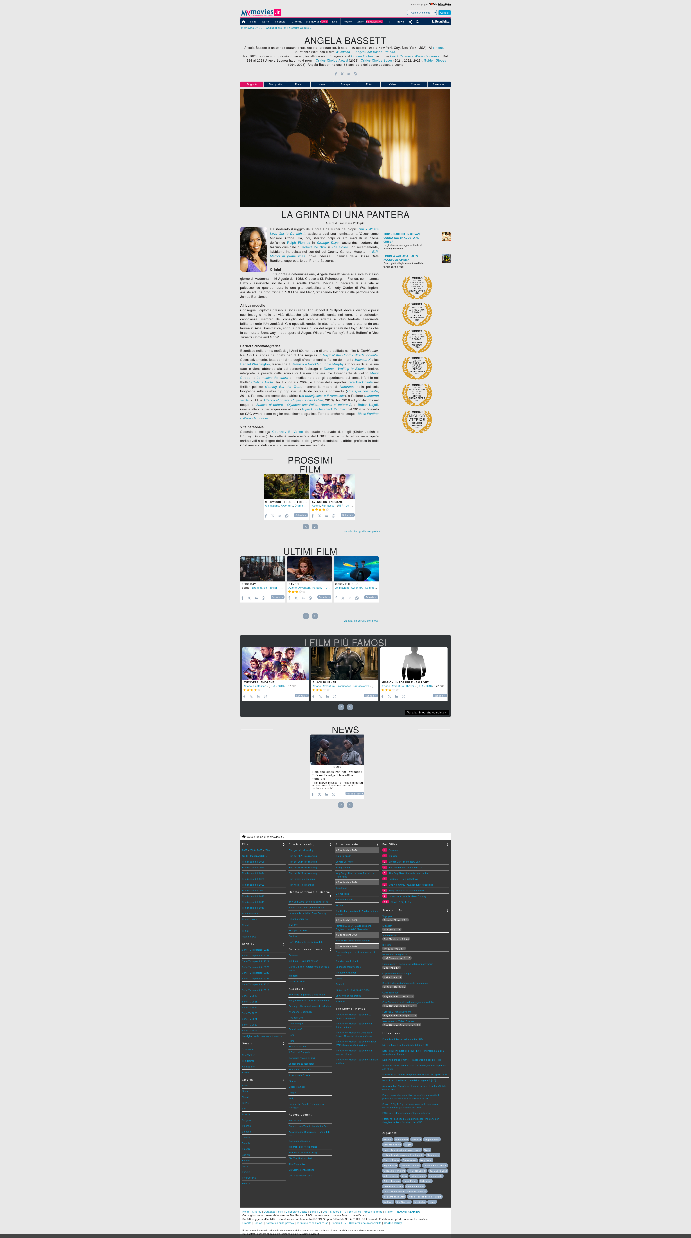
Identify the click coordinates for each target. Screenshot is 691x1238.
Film (280, 1211)
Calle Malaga (296, 1023)
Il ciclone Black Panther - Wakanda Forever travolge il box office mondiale (337, 775)
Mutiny (339, 978)
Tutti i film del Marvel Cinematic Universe (404, 1191)
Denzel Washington (255, 364)
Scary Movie (401, 1139)
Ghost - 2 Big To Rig (401, 901)
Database (270, 1211)
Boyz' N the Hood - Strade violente (350, 355)
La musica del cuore (272, 377)
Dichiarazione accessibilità (365, 1223)
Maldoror (293, 975)
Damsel (294, 584)
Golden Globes (362, 56)
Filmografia (275, 84)
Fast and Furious (415, 1186)
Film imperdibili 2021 (253, 890)
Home (246, 1211)
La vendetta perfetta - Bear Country (307, 913)
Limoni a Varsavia (298, 918)
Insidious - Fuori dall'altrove (303, 960)
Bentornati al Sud (298, 1046)
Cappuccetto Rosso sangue (397, 973)
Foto (369, 84)
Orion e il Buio (347, 584)
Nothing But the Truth (283, 386)
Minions (387, 1139)
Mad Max (388, 1201)
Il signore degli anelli (394, 1196)
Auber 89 (340, 1001)
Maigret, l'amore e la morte (303, 1146)
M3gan (408, 1144)
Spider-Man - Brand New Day (404, 861)
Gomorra (416, 1139)
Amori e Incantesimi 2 (347, 960)
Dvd (325, 1211)
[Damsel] (309, 569)
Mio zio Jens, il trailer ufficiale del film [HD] (405, 1044)
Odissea (393, 855)
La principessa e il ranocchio (322, 395)
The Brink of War (297, 1163)
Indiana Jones (418, 1175)
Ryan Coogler (312, 409)
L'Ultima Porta (262, 382)
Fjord (291, 1040)
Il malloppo (341, 887)
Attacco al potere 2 (336, 404)
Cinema (415, 84)
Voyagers (387, 916)
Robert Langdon (391, 1181)
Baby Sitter (426, 1160)
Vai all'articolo (354, 793)
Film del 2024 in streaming (303, 861)
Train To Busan (343, 855)
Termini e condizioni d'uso (312, 1223)
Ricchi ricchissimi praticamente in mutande (405, 982)
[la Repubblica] (444, 4)
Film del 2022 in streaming (303, 873)
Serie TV (315, 1211)
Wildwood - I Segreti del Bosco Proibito (297, 502)
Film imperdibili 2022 (253, 884)
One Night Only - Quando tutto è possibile (411, 884)
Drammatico (302, 505)
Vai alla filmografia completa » (362, 531)
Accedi (444, 12)
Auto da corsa (390, 1175)
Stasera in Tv (338, 1211)
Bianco (292, 1080)
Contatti (258, 1223)
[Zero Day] (262, 569)
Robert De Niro (314, 247)
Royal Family (390, 1165)
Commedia (371, 587)
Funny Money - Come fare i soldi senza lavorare (407, 963)
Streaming (439, 84)
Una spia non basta (362, 391)
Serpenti (340, 984)
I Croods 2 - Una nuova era (396, 1011)
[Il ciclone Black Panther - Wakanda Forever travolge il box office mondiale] (337, 750)
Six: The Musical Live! (300, 1158)
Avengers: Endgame (327, 502)
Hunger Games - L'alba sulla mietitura (309, 1000)
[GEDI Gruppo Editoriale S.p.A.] (432, 4)
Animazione (272, 505)
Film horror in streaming (301, 884)
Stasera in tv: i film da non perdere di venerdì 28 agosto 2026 (414, 1074)
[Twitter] (342, 74)
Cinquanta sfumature (394, 1170)
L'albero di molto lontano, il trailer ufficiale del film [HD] (411, 1059)
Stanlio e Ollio (390, 935)
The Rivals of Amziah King (303, 1152)
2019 (349, 505)
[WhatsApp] (355, 74)
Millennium (425, 1181)
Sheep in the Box (298, 930)
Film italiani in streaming (302, 878)
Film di (245, 924)
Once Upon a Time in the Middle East (308, 1126)
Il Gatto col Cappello (300, 1052)
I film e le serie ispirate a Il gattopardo (403, 1155)
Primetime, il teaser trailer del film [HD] (402, 1039)
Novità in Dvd (249, 936)
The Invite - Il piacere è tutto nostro (307, 994)
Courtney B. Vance (287, 431)
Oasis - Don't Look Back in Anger (353, 989)
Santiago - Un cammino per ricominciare (310, 1006)
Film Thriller (248, 1054)
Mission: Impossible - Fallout (405, 682)
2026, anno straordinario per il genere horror (406, 1112)
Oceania (293, 955)
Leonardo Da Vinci (410, 1165)
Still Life (386, 944)
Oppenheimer (410, 1160)
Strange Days (327, 242)
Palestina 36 (295, 1029)
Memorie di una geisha (394, 954)
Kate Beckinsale (360, 382)
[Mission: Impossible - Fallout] (414, 663)
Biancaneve (433, 1155)
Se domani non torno (300, 1069)
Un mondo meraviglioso (348, 966)
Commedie (248, 1049)
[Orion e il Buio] (356, 569)
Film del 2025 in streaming (303, 855)
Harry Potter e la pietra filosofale (306, 941)
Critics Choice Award (332, 60)
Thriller (272, 587)
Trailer (389, 1211)
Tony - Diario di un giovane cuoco (307, 907)
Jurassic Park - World (434, 1165)
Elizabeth (387, 925)
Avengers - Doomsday (300, 1011)
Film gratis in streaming (301, 850)
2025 (259, 850)
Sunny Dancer (343, 867)
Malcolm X (362, 359)
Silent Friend (342, 893)
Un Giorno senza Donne (302, 1169)
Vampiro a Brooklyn (306, 364)
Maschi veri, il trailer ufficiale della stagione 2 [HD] (409, 1080)
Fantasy (317, 587)
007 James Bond (438, 1170)
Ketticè (339, 905)
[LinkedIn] (349, 74)
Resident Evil (296, 1017)
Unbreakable (435, 1175)
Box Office (355, 1211)
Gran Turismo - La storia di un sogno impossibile (408, 1002)
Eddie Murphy (333, 364)
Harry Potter (410, 1181)
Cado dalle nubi (390, 992)
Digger (292, 1092)
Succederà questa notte (301, 1063)
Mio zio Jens (295, 1120)
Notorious (347, 386)
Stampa (345, 84)
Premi (298, 84)
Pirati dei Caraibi (417, 1170)
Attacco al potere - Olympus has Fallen (293, 400)
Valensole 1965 (297, 981)
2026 (252, 850)
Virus (404, 1175)
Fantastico (328, 505)
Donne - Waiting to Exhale (345, 368)
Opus (427, 1149)
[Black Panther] (344, 663)
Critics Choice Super (376, 60)
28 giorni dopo (431, 1139)
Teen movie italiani (393, 1186)
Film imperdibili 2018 (253, 907)
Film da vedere (250, 913)
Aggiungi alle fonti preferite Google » (288, 28)
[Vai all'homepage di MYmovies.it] (261, 15)
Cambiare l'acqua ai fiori (302, 1057)
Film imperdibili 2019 (253, 901)
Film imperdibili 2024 (253, 873)
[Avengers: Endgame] (332, 486)
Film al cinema (250, 919)
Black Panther (335, 409)
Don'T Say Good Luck (300, 1175)
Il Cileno (293, 924)
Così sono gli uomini (300, 1140)
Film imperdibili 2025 (253, 867)
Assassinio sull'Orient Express (398, 1021)
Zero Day (249, 584)
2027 (244, 850)
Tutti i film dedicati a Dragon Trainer (402, 1149)
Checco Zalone (391, 1160)
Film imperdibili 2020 (253, 896)
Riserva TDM (339, 1223)
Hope (292, 1034)
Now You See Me (392, 1144)
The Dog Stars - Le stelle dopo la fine (308, 901)
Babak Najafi (368, 404)
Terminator (419, 1201)
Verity (292, 1098)
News (322, 84)
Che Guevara (403, 1201)
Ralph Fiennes (298, 242)
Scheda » (300, 515)
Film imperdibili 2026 (253, 861)
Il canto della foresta (299, 1075)
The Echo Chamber (346, 972)
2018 (429, 686)
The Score (340, 247)
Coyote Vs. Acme (345, 861)
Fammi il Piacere (344, 899)
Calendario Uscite (296, 1211)
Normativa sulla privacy (280, 1223)
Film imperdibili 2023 (253, 878)
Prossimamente (373, 1211)
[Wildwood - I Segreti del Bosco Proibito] (286, 486)
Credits (246, 1223)
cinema (438, 47)
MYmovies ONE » (252, 28)
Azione (316, 505)
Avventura (287, 505)
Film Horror (248, 1060)
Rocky (432, 1201)
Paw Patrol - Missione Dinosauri (353, 940)
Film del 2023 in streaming (303, 867)
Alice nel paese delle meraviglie (424, 1196)
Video (392, 84)
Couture (293, 936)
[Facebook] (336, 74)
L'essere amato (297, 1086)
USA (341, 505)
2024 (267, 850)
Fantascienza (361, 686)
